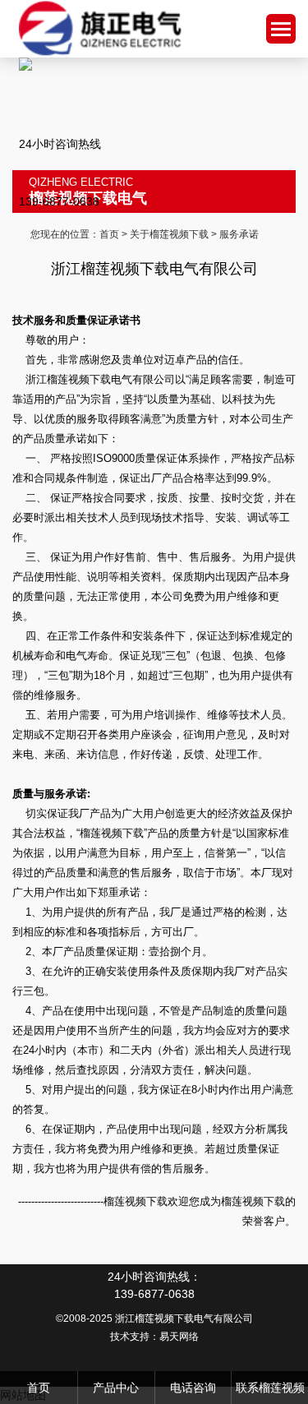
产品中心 (116, 1387)
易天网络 (179, 1336)
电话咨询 (193, 1387)
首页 (109, 234)
